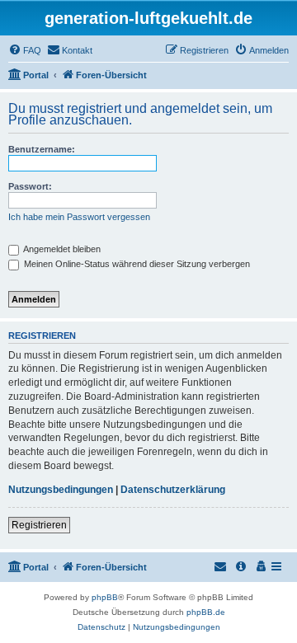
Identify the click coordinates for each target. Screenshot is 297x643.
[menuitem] (24, 50)
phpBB (105, 597)
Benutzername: (41, 149)
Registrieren (39, 525)
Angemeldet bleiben (61, 249)
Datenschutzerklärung (172, 489)
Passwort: (30, 186)
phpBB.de (205, 612)
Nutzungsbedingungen (60, 489)
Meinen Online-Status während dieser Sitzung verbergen (135, 264)
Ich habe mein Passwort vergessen (79, 217)
